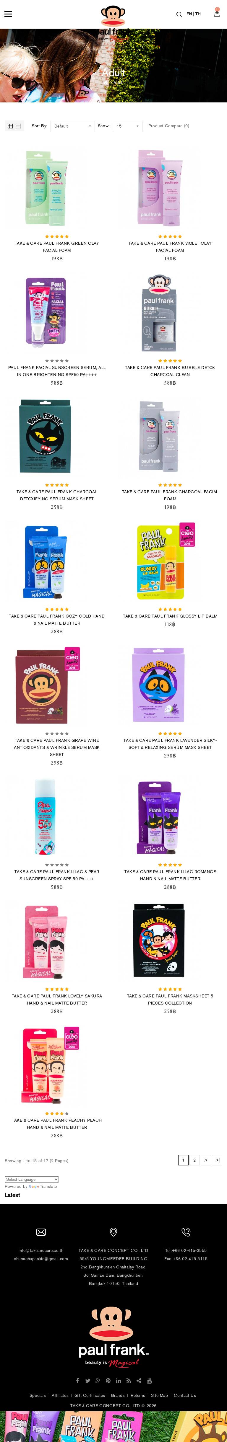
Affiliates (60, 1395)
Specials (38, 1395)
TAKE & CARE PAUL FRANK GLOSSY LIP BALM (170, 616)
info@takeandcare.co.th (41, 1250)
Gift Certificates (89, 1395)
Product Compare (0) (168, 125)
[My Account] (194, 12)
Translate (48, 1186)
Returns (138, 1395)
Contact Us (185, 1395)
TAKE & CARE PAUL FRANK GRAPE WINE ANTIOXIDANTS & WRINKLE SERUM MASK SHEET (57, 747)
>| (218, 1160)
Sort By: (40, 125)
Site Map (159, 1395)
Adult (119, 82)
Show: (104, 125)
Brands (118, 1395)
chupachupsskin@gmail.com (41, 1258)
